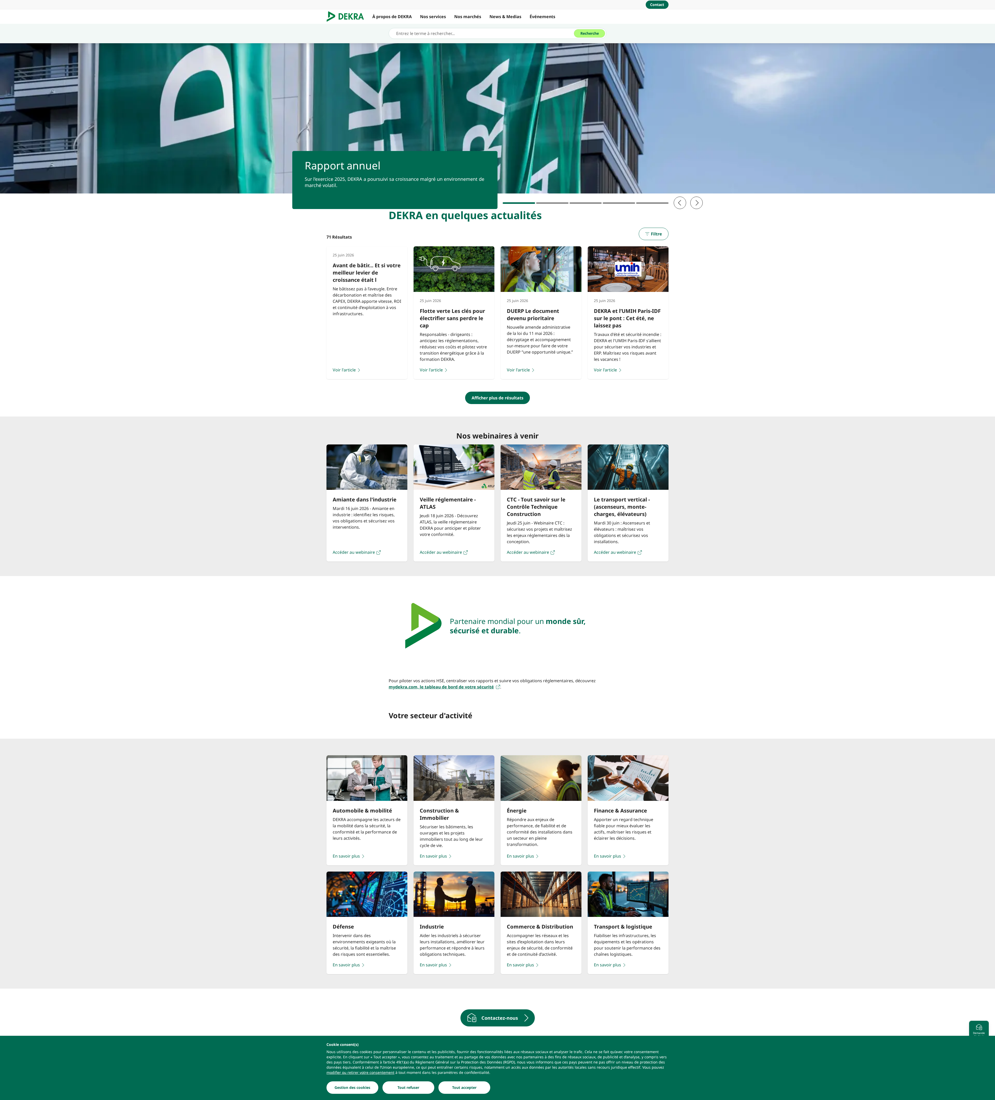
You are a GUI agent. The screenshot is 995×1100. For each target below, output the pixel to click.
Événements (542, 16)
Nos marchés (467, 16)
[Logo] (347, 16)
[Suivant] (696, 203)
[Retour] (680, 203)
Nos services (433, 16)
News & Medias (505, 16)
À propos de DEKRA (392, 16)
